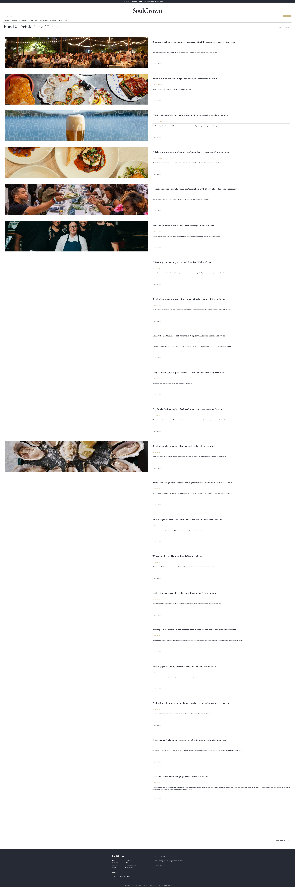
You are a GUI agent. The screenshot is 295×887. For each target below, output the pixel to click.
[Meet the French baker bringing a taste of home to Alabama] (76, 787)
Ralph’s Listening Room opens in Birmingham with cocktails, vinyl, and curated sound (193, 482)
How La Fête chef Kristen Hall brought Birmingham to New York (183, 225)
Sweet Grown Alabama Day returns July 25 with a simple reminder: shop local (189, 740)
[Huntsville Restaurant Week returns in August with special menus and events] (76, 346)
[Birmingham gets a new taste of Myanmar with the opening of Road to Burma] (76, 309)
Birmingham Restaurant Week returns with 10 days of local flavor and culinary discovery (194, 629)
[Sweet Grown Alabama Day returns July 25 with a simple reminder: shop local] (76, 750)
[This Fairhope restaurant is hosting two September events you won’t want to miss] (76, 162)
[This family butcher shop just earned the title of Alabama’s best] (76, 272)
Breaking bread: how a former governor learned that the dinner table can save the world (193, 41)
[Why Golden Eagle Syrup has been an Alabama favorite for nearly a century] (76, 383)
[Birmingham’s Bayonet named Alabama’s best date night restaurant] (76, 456)
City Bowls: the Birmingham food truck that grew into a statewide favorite (187, 409)
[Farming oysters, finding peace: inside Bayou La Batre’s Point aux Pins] (76, 677)
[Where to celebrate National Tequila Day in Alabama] (76, 566)
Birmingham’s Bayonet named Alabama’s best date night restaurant (183, 446)
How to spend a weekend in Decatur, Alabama (153, 1)
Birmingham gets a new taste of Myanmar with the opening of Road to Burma (188, 299)
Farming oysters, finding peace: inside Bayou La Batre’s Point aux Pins (184, 666)
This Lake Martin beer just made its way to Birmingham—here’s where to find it (190, 115)
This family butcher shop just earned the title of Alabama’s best (182, 262)
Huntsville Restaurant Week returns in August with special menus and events (189, 335)
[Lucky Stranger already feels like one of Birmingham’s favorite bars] (76, 603)
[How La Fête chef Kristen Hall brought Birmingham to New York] (76, 236)
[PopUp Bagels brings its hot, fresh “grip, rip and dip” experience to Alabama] (76, 530)
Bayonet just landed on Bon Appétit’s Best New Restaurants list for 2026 (186, 78)
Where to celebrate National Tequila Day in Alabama (177, 556)
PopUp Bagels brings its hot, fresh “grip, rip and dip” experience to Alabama (187, 519)
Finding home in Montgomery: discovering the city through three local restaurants (191, 703)
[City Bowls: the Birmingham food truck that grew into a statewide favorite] (76, 419)
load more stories (283, 840)
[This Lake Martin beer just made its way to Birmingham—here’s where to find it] (76, 125)
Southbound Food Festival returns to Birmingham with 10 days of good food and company (194, 188)
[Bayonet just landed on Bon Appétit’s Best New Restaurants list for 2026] (76, 89)
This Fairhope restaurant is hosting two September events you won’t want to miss (190, 152)
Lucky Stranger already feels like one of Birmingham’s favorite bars (184, 593)
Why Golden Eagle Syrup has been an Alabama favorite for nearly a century (188, 372)
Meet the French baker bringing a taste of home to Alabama (180, 776)
